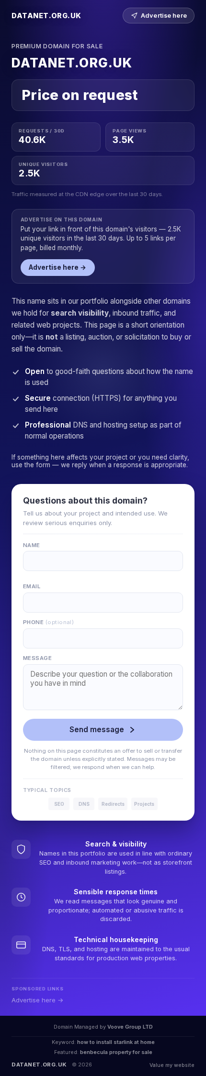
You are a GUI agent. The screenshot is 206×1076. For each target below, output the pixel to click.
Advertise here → (57, 267)
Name (31, 545)
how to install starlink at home (116, 1042)
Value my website (172, 1065)
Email (31, 586)
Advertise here (164, 15)
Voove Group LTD (130, 1026)
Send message (96, 729)
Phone (48, 622)
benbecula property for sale (116, 1052)
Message (37, 658)
